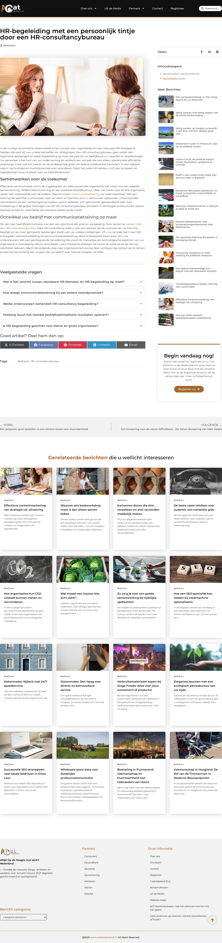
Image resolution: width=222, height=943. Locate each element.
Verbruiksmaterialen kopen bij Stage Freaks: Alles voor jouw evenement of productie (139, 686)
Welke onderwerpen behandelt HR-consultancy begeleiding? (73, 304)
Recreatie (89, 868)
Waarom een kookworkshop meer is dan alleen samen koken (81, 509)
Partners (134, 8)
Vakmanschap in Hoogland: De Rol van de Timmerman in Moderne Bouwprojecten (196, 774)
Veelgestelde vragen (174, 78)
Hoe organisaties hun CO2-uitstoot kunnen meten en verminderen (23, 598)
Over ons (86, 8)
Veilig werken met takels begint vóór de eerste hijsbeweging (197, 114)
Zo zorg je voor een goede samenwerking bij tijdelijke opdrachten (137, 598)
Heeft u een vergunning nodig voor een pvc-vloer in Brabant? (196, 176)
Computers (90, 856)
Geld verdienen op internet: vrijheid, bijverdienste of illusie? (178, 918)
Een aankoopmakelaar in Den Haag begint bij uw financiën (196, 98)
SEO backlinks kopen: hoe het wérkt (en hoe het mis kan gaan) (179, 908)
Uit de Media (113, 8)
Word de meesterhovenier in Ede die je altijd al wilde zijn (197, 207)
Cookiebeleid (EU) (160, 881)
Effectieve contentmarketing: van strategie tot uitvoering (195, 301)
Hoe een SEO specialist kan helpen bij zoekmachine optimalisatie (193, 598)
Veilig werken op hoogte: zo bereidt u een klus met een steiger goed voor (196, 131)
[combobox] (210, 8)
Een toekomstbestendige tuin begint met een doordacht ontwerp (196, 270)
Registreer (177, 8)
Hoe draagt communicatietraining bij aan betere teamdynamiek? (73, 292)
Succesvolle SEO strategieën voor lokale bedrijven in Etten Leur (25, 774)
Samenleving (92, 875)
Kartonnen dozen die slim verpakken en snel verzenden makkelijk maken (138, 509)
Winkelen (89, 881)
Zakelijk (88, 893)
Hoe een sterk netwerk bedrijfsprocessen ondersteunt (193, 316)
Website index (158, 900)
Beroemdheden (159, 887)
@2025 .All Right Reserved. (111, 937)
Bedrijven (9, 45)
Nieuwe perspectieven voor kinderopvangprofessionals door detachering (194, 224)
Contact (157, 8)
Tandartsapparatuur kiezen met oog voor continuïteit (196, 285)
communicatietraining (85, 194)
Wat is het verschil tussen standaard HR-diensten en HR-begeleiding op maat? (73, 282)
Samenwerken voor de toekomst (181, 73)
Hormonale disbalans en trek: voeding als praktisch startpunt (194, 254)
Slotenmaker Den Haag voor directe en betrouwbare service (81, 686)
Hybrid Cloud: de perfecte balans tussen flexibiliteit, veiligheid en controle (195, 162)
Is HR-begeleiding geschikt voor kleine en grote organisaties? (73, 326)
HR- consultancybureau (45, 361)
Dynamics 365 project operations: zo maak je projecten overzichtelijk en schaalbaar (196, 193)
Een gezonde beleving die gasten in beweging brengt (197, 238)
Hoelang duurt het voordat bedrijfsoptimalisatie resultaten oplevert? (73, 314)
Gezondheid (91, 862)
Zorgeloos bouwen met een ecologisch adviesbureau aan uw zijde (194, 686)
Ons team (155, 862)
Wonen (88, 887)
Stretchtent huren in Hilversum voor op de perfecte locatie (196, 145)
